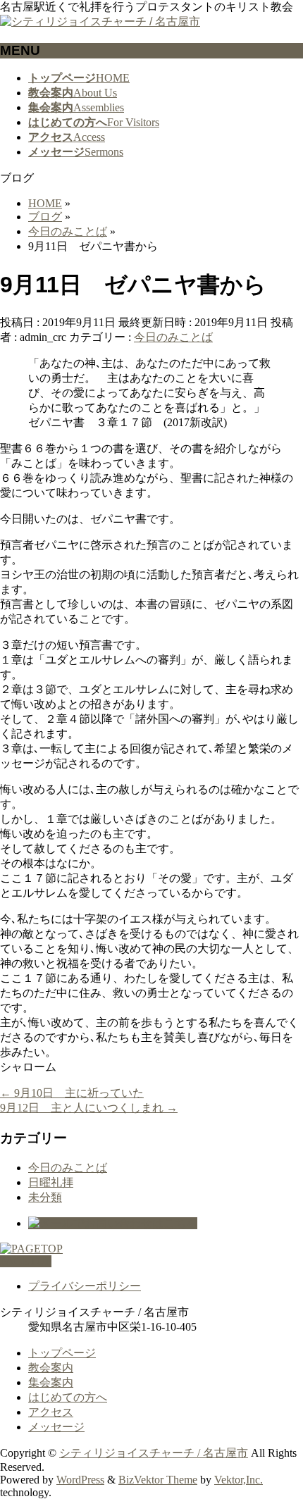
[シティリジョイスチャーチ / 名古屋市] (100, 21)
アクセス (50, 1412)
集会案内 (50, 1382)
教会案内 (50, 1368)
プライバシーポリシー (84, 1286)
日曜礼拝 (50, 1182)
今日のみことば (173, 337)
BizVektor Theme (157, 1480)
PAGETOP (25, 1261)
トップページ (62, 1353)
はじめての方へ (67, 1397)
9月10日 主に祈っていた (72, 1093)
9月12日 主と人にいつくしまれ (89, 1108)
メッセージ (56, 1427)
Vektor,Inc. (238, 1480)
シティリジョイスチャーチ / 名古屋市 (153, 1453)
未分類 (45, 1197)
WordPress (80, 1480)
